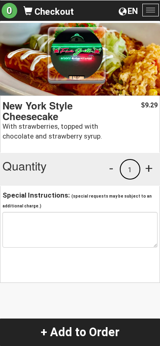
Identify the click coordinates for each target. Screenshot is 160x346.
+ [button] (149, 168)
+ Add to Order (80, 332)
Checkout (53, 12)
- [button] (111, 168)
